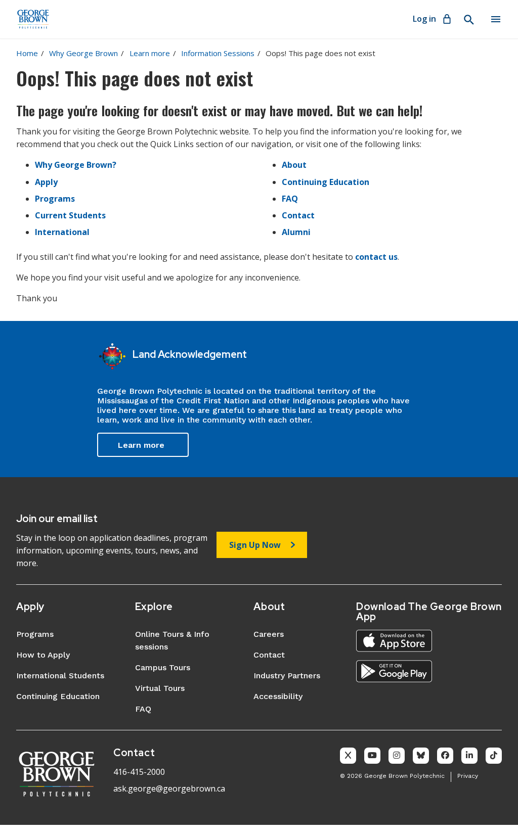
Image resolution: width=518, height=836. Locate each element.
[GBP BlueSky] (421, 756)
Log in (424, 18)
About (294, 164)
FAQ (290, 198)
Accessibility (278, 696)
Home (27, 53)
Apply (46, 182)
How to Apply (43, 655)
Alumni (296, 232)
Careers (268, 634)
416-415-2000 (139, 771)
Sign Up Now (255, 544)
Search (468, 19)
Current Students (70, 215)
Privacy (467, 775)
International (62, 232)
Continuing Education (325, 182)
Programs (55, 198)
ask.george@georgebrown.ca (169, 788)
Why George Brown (83, 53)
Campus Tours (162, 667)
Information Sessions (217, 53)
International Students (60, 675)
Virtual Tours (160, 688)
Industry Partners (286, 675)
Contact (298, 215)
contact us (376, 256)
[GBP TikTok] (494, 756)
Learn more (150, 53)
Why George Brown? (75, 164)
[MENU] (496, 19)
